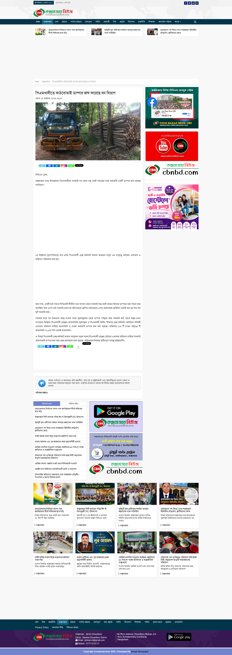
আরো (177, 21)
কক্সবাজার (48, 21)
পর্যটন (97, 21)
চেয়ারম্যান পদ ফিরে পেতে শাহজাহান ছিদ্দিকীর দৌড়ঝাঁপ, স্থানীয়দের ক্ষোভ (176, 510)
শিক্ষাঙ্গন (151, 21)
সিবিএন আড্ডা (72, 627)
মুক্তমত (168, 622)
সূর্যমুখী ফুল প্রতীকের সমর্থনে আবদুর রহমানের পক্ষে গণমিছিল (59, 422)
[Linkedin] (56, 165)
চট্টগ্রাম (64, 21)
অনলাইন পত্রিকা (165, 21)
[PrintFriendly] (42, 165)
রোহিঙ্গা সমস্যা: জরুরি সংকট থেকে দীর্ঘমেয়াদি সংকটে (56, 463)
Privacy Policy (42, 627)
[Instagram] (64, 165)
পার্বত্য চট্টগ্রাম (75, 21)
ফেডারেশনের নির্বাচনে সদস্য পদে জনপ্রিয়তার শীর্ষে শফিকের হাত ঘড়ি (49, 510)
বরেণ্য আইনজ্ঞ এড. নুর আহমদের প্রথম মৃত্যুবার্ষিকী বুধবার (57, 441)
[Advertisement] (80, 59)
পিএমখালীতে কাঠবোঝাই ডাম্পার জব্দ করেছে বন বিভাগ (75, 93)
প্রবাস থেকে (157, 622)
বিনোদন (131, 21)
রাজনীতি (141, 21)
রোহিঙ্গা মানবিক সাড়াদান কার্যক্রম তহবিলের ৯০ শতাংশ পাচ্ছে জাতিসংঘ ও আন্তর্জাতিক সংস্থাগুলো (59, 448)
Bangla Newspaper (140, 651)
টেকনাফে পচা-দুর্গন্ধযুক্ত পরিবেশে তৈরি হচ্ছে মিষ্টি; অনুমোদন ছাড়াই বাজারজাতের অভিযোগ (179, 560)
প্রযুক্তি (122, 21)
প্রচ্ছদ (38, 21)
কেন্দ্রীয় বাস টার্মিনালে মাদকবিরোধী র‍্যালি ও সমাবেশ (55, 469)
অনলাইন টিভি (57, 627)
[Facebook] (49, 165)
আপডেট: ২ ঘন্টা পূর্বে (63, 3)
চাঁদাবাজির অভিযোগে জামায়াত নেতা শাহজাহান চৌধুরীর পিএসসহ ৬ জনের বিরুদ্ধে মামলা (56, 475)
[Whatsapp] (71, 165)
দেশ (56, 21)
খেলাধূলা (88, 21)
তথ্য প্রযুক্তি (108, 622)
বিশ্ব (114, 21)
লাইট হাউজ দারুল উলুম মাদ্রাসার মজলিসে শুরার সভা (55, 436)
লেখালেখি (178, 622)
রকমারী (107, 21)
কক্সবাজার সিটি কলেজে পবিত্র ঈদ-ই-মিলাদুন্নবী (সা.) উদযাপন (59, 417)
